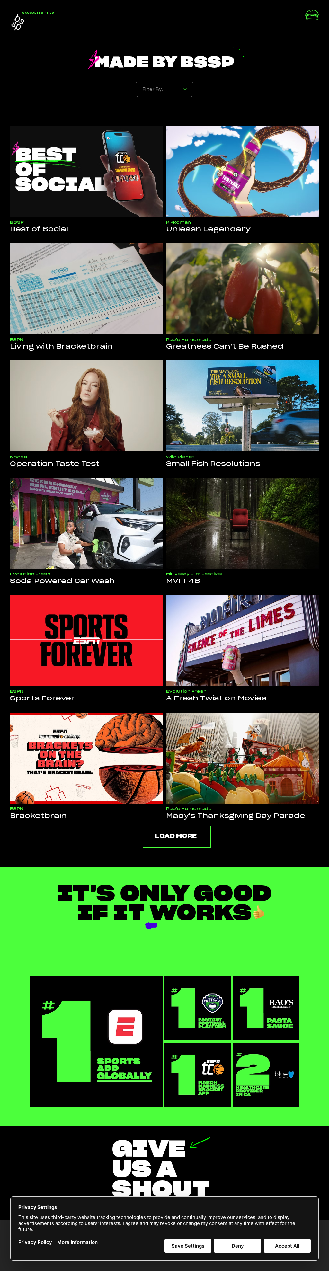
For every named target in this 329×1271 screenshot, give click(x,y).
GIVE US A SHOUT (161, 1170)
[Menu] (312, 16)
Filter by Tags (156, 77)
